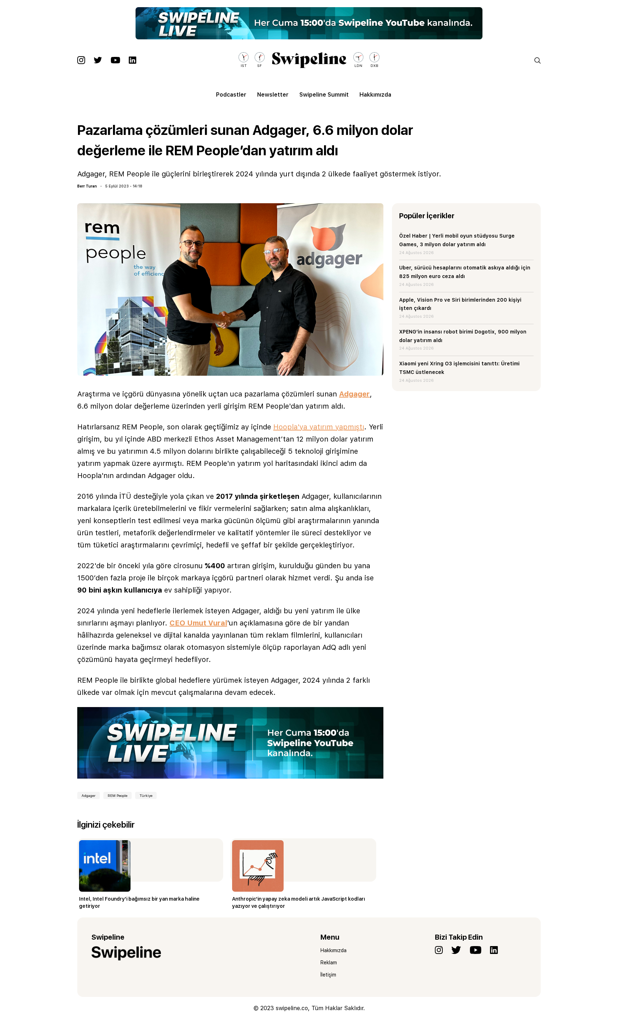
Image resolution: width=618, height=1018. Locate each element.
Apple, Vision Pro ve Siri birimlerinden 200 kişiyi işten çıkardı (460, 304)
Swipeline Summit (324, 94)
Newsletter (273, 94)
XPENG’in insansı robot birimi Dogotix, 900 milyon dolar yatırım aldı (462, 336)
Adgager (354, 394)
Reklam (328, 962)
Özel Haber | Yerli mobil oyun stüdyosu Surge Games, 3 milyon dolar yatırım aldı (457, 240)
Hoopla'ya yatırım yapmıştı (318, 427)
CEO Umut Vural (198, 623)
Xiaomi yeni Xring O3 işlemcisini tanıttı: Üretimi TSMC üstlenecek (459, 368)
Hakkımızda (375, 94)
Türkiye (145, 795)
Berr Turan (87, 186)
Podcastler (231, 94)
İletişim (328, 975)
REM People (117, 795)
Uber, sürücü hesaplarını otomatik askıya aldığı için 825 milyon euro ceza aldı (464, 272)
